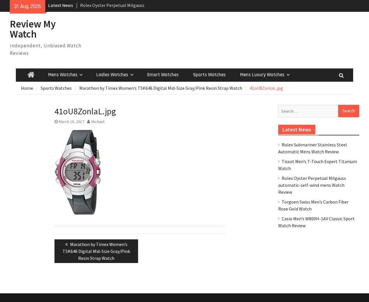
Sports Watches (209, 75)
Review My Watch (33, 29)
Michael (97, 121)
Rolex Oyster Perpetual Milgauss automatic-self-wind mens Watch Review (312, 185)
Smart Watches (163, 75)
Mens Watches (63, 75)
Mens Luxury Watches (262, 75)
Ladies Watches (112, 75)
